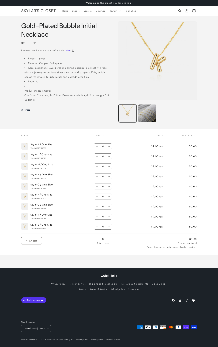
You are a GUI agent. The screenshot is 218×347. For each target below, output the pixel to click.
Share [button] (27, 109)
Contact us (133, 289)
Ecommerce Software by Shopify (59, 339)
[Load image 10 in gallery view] (147, 113)
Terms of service (113, 339)
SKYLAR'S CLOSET (37, 339)
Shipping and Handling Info (103, 283)
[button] (76, 10)
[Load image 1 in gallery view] (128, 113)
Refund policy (118, 289)
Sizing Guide (158, 283)
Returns (83, 289)
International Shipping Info (134, 283)
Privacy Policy (57, 283)
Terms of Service (77, 283)
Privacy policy (97, 339)
